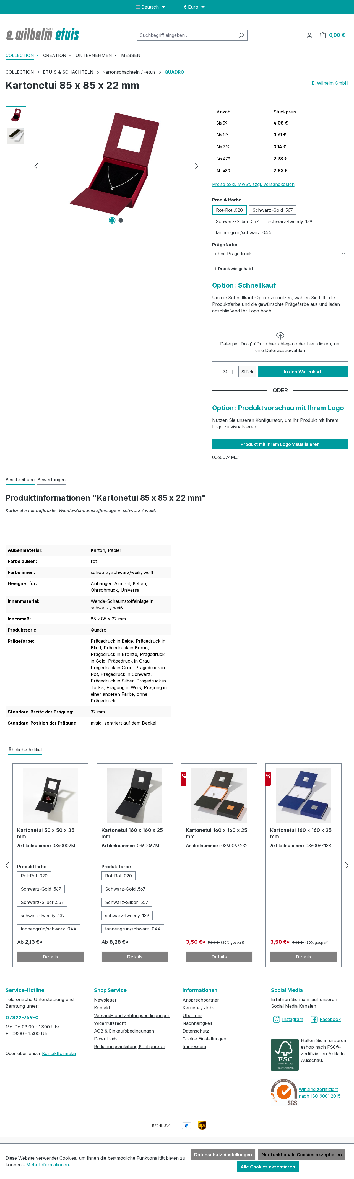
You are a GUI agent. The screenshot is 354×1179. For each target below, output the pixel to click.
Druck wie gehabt (235, 268)
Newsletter (105, 1000)
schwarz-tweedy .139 (290, 221)
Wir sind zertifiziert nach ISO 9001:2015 (319, 1093)
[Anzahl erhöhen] (233, 371)
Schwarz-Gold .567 (273, 210)
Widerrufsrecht (110, 1023)
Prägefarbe (224, 244)
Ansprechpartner (201, 1000)
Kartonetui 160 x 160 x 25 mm (132, 833)
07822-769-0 (22, 1017)
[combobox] (186, 35)
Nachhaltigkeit (197, 1023)
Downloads (106, 1038)
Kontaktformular (59, 1053)
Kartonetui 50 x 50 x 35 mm (45, 833)
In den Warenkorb (303, 371)
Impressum (194, 1046)
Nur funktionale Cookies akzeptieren (302, 1154)
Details (50, 957)
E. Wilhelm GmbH (330, 83)
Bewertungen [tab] (51, 479)
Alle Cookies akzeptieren (268, 1167)
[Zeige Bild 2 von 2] (120, 220)
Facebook (330, 1019)
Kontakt (102, 1007)
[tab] (20, 480)
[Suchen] (241, 35)
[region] (103, 165)
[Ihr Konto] (309, 35)
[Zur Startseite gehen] (43, 34)
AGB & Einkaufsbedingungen (124, 1031)
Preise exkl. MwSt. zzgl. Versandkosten (253, 184)
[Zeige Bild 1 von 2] (112, 220)
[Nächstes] (196, 166)
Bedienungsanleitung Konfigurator (129, 1046)
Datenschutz (196, 1031)
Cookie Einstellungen (204, 1038)
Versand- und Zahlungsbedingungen (132, 1015)
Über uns (192, 1015)
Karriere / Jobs (199, 1007)
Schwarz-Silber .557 (237, 221)
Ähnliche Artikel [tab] (25, 750)
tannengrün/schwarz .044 (243, 232)
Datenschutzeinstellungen (223, 1154)
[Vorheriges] (36, 166)
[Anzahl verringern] (218, 371)
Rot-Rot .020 (229, 210)
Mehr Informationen (47, 1164)
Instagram (292, 1019)
